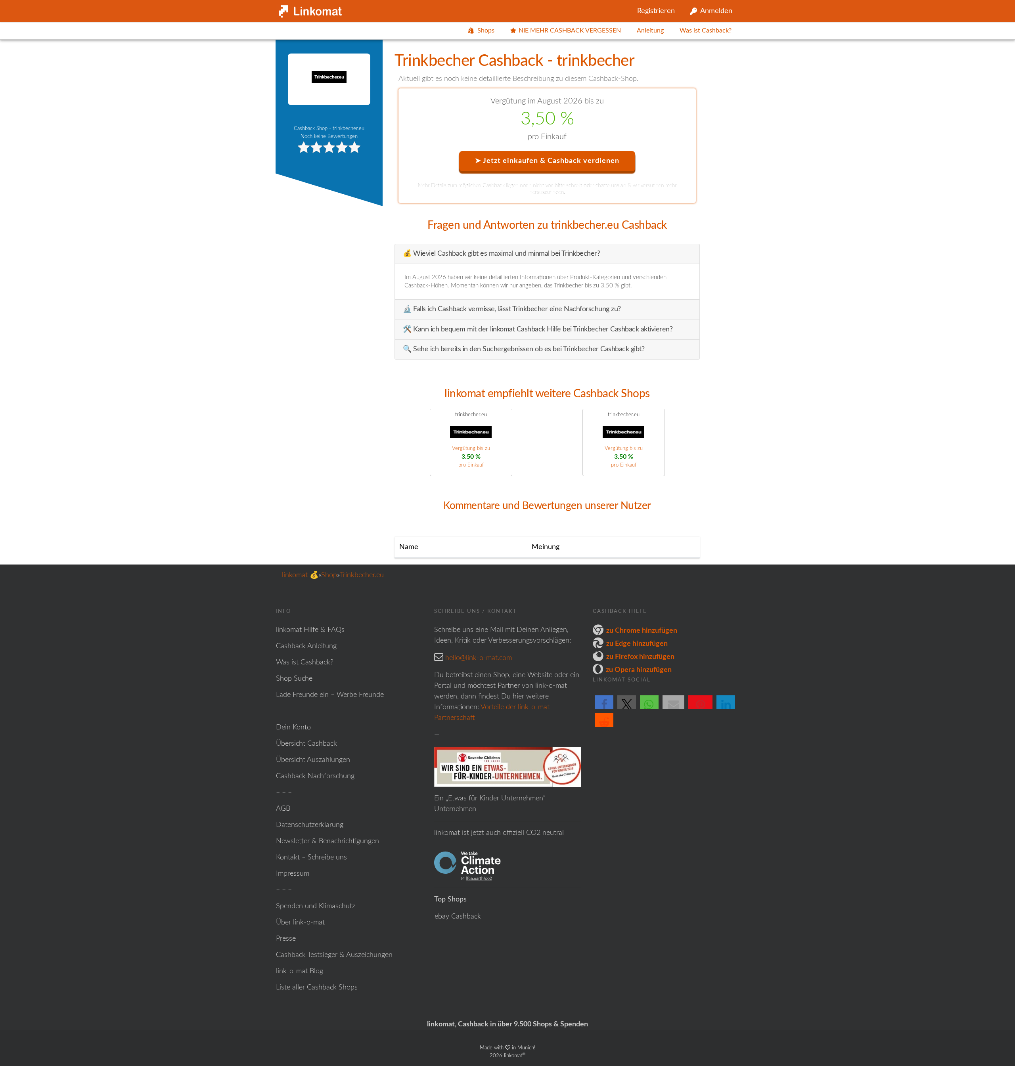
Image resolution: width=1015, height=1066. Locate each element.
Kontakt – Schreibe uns (311, 857)
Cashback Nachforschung (315, 776)
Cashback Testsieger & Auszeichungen (334, 955)
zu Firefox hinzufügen (640, 656)
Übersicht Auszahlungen (313, 760)
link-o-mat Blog (299, 971)
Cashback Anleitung (306, 646)
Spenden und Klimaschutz (315, 906)
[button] (604, 708)
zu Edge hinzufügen (637, 643)
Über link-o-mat (300, 922)
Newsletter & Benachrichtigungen (327, 841)
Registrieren (656, 11)
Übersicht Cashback (306, 743)
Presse (286, 938)
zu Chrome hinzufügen (641, 630)
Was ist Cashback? (706, 30)
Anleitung (650, 30)
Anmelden (716, 11)
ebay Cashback (458, 916)
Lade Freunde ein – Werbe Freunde (330, 695)
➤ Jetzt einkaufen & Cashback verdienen (547, 161)
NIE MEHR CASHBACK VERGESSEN (570, 30)
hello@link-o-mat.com (478, 658)
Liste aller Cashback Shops (317, 987)
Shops (485, 30)
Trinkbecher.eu (362, 575)
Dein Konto (293, 727)
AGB (283, 808)
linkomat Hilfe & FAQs (310, 629)
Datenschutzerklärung (309, 825)
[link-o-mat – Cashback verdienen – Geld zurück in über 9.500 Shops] (309, 9)
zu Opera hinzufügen (639, 670)
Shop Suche (294, 678)
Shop (329, 575)
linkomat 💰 (300, 575)
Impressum (292, 873)
